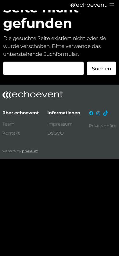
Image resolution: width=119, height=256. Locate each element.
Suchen (101, 69)
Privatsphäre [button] (103, 126)
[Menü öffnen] (111, 5)
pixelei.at (30, 151)
